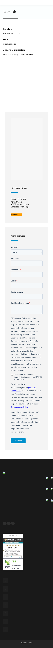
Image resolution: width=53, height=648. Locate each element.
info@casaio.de (9, 44)
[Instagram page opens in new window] (13, 523)
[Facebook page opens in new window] (5, 523)
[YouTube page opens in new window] (9, 523)
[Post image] (5, 580)
